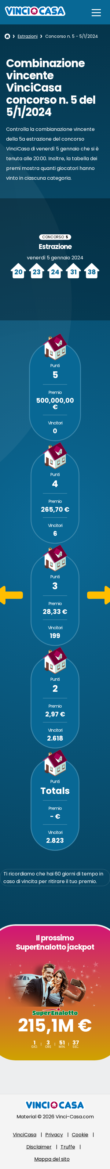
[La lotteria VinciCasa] (7, 36)
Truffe (68, 1146)
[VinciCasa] (35, 14)
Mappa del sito (52, 1159)
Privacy (54, 1134)
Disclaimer (39, 1146)
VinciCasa (24, 1134)
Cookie (80, 1134)
